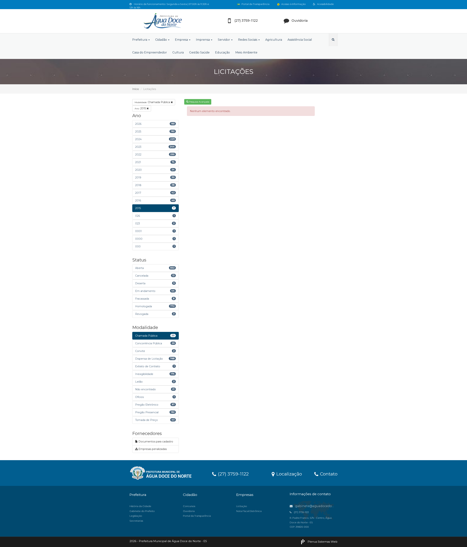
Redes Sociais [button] (248, 39)
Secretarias (136, 520)
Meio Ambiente (246, 52)
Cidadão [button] (161, 39)
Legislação (136, 515)
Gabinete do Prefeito (142, 511)
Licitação (241, 506)
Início (135, 89)
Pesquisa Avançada (198, 101)
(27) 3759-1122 (233, 473)
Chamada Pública (153, 102)
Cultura (178, 52)
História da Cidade (140, 506)
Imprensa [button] (203, 39)
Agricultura (273, 39)
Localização (288, 473)
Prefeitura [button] (140, 39)
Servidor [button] (224, 39)
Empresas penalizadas (152, 449)
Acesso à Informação (293, 4)
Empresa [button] (182, 39)
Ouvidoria (189, 511)
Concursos (189, 506)
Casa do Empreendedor (149, 52)
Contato (328, 473)
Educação (222, 52)
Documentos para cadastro (155, 441)
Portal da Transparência (255, 4)
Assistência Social (299, 39)
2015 (141, 108)
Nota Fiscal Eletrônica (249, 511)
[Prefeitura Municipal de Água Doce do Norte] (162, 21)
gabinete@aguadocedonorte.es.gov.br (324, 506)
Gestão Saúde (199, 52)
